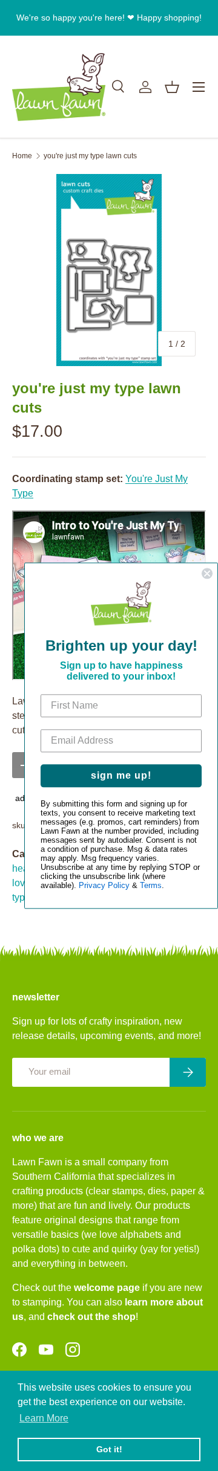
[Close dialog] (207, 573)
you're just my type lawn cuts (90, 155)
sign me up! (121, 775)
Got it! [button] (109, 1449)
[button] (172, 87)
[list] (109, 270)
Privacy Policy (104, 885)
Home (22, 155)
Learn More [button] (43, 1418)
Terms (151, 885)
